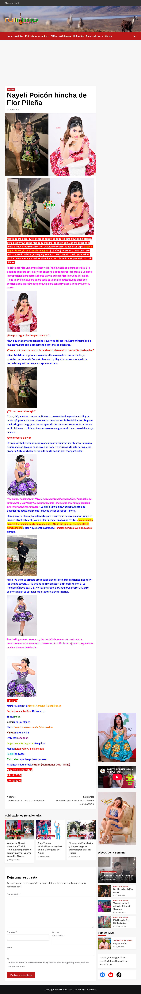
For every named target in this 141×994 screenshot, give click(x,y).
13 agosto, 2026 (14, 860)
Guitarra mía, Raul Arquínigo (117, 875)
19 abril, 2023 (14, 109)
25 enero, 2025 (121, 926)
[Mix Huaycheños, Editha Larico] (104, 922)
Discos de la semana (108, 872)
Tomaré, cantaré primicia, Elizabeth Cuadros (122, 906)
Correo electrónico (58, 933)
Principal (11, 89)
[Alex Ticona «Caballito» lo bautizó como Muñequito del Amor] (50, 829)
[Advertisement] (70, 61)
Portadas (11, 836)
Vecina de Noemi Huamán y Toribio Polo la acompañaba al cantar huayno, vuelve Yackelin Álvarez (19, 849)
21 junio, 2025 (120, 895)
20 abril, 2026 (75, 856)
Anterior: (25, 799)
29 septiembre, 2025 (109, 879)
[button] (134, 35)
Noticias (19, 36)
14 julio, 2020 (120, 947)
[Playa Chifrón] (104, 943)
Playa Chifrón (119, 943)
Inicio (10, 36)
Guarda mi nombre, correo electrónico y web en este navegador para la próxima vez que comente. (48, 964)
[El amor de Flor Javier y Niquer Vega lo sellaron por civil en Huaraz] (81, 829)
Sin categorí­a (118, 940)
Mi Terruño (78, 36)
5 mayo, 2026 (44, 856)
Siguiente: (75, 800)
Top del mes (128, 940)
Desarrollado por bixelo (85, 989)
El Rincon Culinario (61, 36)
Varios (108, 36)
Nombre (12, 931)
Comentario (14, 894)
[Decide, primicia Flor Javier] (104, 891)
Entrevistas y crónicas (36, 36)
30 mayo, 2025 (120, 912)
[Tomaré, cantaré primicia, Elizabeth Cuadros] (104, 906)
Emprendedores (94, 36)
